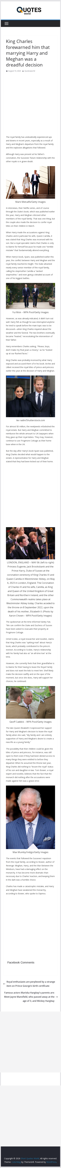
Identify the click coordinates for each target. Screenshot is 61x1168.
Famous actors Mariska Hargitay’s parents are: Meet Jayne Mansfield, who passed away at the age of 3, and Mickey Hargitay (29, 996)
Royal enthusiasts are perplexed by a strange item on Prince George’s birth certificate (31, 983)
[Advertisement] (30, 104)
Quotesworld (29, 71)
